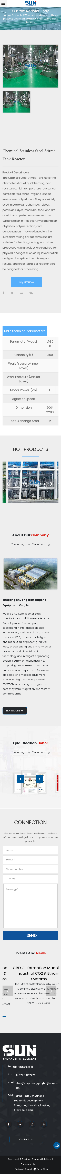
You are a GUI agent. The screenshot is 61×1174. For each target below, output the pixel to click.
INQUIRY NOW (26, 282)
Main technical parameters (24, 331)
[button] (20, 779)
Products (17, 15)
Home (6, 15)
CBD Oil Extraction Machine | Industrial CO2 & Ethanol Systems (30, 973)
